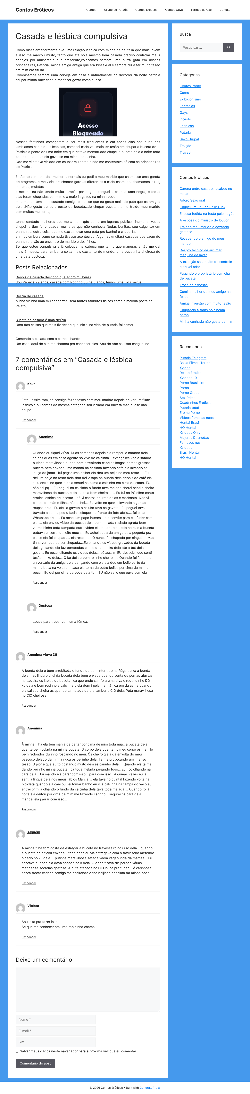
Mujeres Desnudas (194, 438)
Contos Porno (190, 86)
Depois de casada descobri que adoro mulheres (53, 277)
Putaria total (189, 408)
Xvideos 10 (188, 378)
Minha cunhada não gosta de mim (206, 321)
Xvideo (185, 368)
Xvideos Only (190, 433)
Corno (184, 93)
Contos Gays (174, 10)
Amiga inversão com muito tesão (205, 303)
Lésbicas (187, 126)
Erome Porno (190, 413)
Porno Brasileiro (192, 383)
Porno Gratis (189, 393)
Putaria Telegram (193, 358)
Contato (225, 10)
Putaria (185, 132)
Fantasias (187, 106)
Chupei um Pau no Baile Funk (202, 207)
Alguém (33, 832)
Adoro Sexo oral (192, 200)
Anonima (45, 437)
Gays (184, 113)
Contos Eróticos (35, 10)
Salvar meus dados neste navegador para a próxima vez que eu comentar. (78, 1051)
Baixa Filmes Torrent (196, 363)
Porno (184, 388)
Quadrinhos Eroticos (195, 403)
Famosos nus (190, 442)
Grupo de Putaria (116, 10)
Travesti (186, 152)
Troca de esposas (194, 285)
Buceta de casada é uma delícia (41, 320)
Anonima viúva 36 (42, 655)
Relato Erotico (190, 373)
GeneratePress (150, 1088)
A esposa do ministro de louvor (204, 220)
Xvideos (186, 448)
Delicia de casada (30, 296)
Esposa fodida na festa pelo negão (207, 214)
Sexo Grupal (189, 139)
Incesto (185, 119)
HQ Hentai (188, 428)
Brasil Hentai (190, 452)
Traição (185, 146)
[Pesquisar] (228, 47)
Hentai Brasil (190, 423)
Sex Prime (188, 398)
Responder (29, 420)
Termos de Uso (201, 10)
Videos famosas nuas (197, 418)
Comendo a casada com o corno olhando (48, 339)
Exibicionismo (190, 99)
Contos (91, 10)
